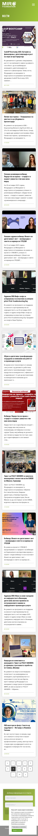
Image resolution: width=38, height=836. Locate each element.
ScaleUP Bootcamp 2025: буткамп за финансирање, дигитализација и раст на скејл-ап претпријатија (18, 54)
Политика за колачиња (18, 824)
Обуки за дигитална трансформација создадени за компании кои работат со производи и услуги (18, 358)
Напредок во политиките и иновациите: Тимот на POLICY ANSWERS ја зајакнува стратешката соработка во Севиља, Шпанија (18, 664)
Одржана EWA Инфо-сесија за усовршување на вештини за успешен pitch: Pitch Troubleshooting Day (18, 298)
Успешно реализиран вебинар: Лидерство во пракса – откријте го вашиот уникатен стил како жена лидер (17, 178)
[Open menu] (33, 4)
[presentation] (19, 37)
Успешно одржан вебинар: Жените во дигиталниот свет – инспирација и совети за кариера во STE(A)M (18, 239)
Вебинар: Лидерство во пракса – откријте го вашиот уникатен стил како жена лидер (17, 418)
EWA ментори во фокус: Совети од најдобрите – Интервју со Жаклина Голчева (17, 727)
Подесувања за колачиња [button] (19, 827)
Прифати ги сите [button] (17, 830)
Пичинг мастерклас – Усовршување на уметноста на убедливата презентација (18, 119)
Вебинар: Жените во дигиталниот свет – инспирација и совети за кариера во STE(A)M (19, 541)
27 (19, 774)
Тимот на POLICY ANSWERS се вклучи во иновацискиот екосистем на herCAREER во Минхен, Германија (18, 478)
